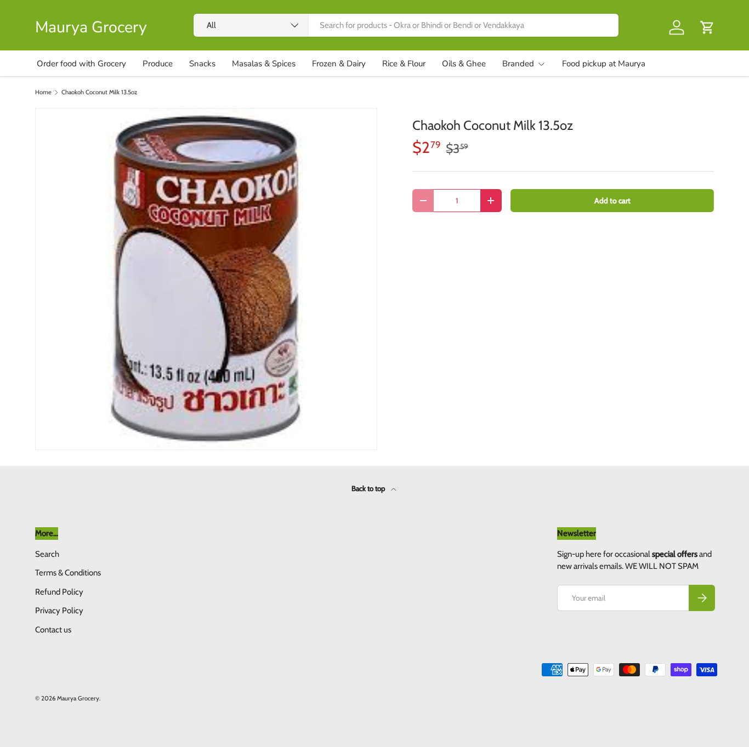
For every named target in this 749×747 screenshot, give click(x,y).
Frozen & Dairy (339, 63)
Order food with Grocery (81, 63)
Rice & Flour (403, 63)
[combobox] (406, 25)
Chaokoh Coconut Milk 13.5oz (99, 92)
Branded (518, 63)
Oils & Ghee (464, 63)
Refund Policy (59, 592)
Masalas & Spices (264, 63)
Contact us (53, 630)
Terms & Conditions (68, 573)
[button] (707, 27)
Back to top (369, 488)
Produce (158, 63)
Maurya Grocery (78, 698)
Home (43, 92)
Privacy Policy (59, 610)
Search (47, 554)
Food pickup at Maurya (603, 63)
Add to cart (612, 200)
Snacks (202, 63)
